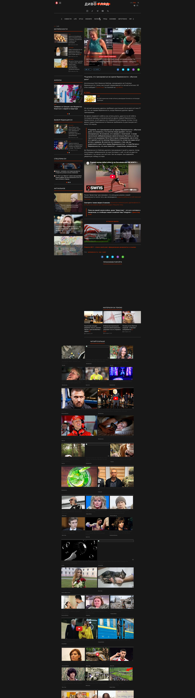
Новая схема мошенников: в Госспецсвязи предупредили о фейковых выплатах (66, 251)
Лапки (96, 19)
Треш (105, 19)
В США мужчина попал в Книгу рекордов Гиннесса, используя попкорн (118, 99)
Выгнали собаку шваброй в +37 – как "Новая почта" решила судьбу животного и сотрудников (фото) (75, 146)
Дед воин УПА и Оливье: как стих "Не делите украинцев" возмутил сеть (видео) (68, 230)
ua (131, 3)
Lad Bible (119, 87)
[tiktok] (92, 11)
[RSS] (107, 11)
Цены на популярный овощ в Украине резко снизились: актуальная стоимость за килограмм (75, 39)
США (100, 252)
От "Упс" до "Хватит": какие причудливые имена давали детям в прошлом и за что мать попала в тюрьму (69, 179)
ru (134, 3)
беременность (93, 252)
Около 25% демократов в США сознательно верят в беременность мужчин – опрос (96, 236)
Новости (68, 19)
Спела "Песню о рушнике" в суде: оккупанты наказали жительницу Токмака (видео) (67, 208)
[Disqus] (112, 286)
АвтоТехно (122, 19)
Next (133, 19)
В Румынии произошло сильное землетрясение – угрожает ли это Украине (112, 327)
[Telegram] (97, 11)
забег (104, 252)
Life (75, 19)
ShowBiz (112, 19)
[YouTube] (102, 11)
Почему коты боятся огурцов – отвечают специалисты (129, 327)
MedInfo (88, 19)
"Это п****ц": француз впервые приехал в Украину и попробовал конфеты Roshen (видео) (67, 109)
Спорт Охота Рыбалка (107, 56)
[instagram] (87, 11)
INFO (131, 19)
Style (81, 19)
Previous (61, 19)
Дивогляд (100, 87)
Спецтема (94, 56)
